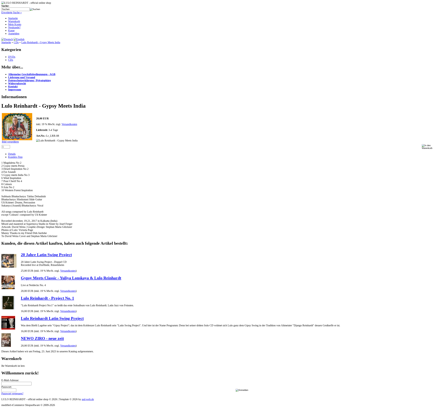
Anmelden (13, 33)
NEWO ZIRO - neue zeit (42, 338)
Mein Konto (14, 24)
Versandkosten (69, 124)
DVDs (11, 56)
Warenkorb (14, 21)
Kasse (11, 30)
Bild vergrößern (10, 141)
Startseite (13, 18)
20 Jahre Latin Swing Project (46, 254)
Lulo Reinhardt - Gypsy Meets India (40, 42)
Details (12, 153)
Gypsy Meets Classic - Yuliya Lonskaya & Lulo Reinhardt (71, 278)
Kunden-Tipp (15, 157)
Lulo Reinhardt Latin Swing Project (52, 318)
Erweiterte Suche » (11, 12)
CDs (16, 42)
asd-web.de (88, 399)
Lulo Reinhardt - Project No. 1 (47, 298)
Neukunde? (14, 27)
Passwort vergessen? (12, 393)
